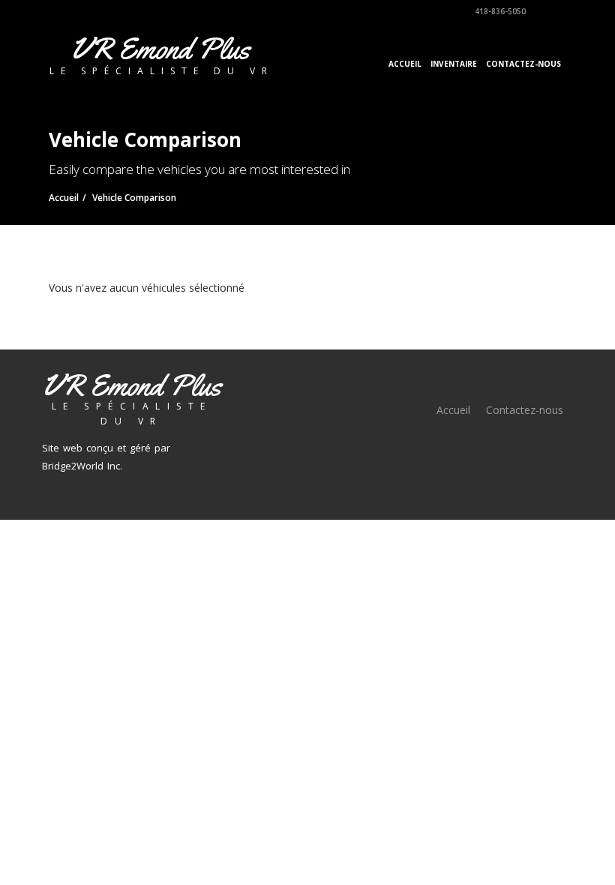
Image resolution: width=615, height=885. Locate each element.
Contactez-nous (523, 63)
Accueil (405, 63)
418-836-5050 (499, 11)
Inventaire (453, 63)
